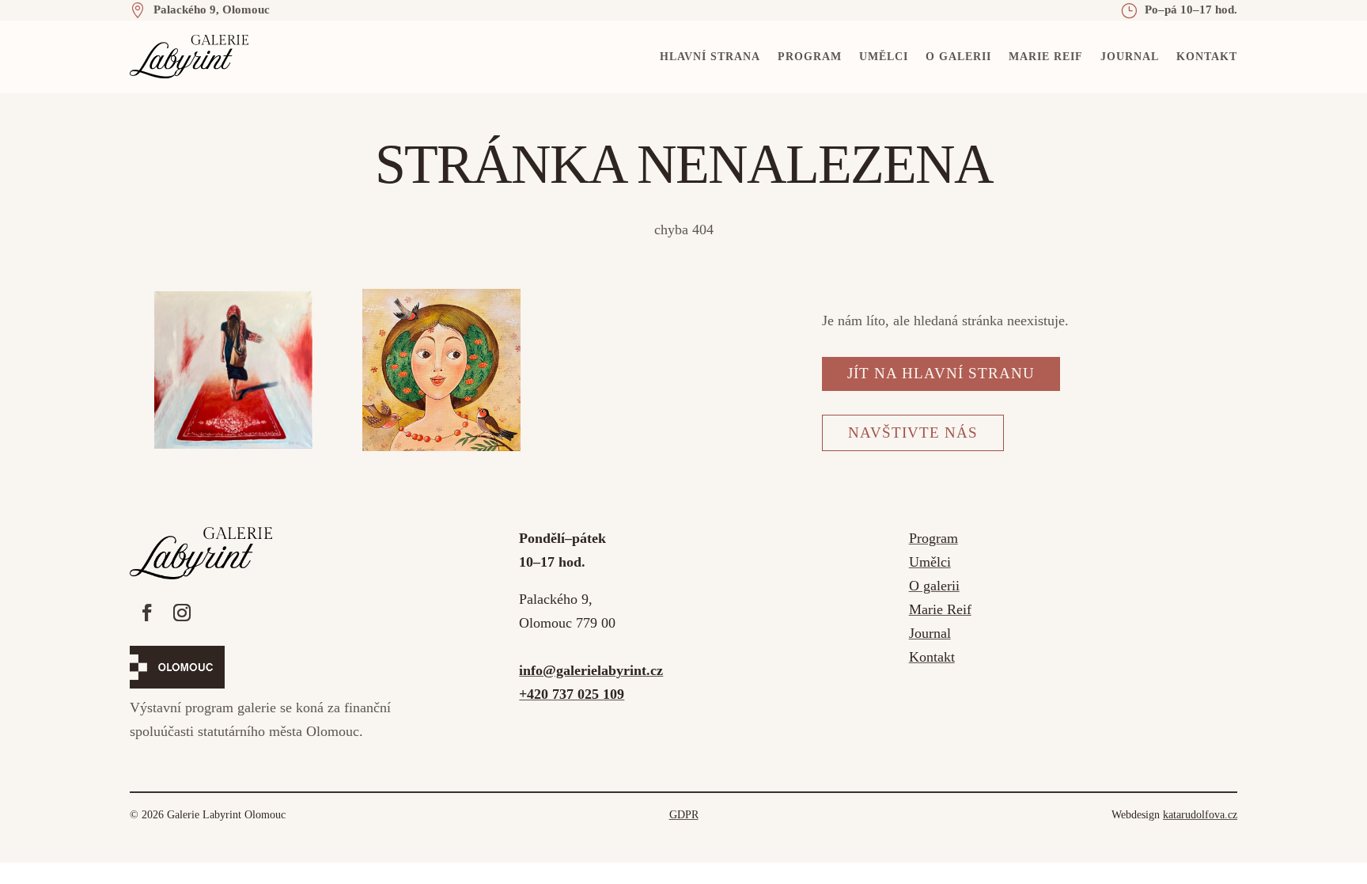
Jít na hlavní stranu (941, 373)
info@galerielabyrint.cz (591, 670)
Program (810, 57)
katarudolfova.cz (1200, 815)
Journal (1129, 57)
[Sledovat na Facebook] (147, 612)
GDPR (684, 815)
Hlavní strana (710, 57)
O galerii (958, 57)
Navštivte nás (913, 432)
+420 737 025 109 (571, 694)
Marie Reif (1046, 57)
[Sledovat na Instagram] (182, 612)
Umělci (883, 57)
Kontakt (1206, 57)
